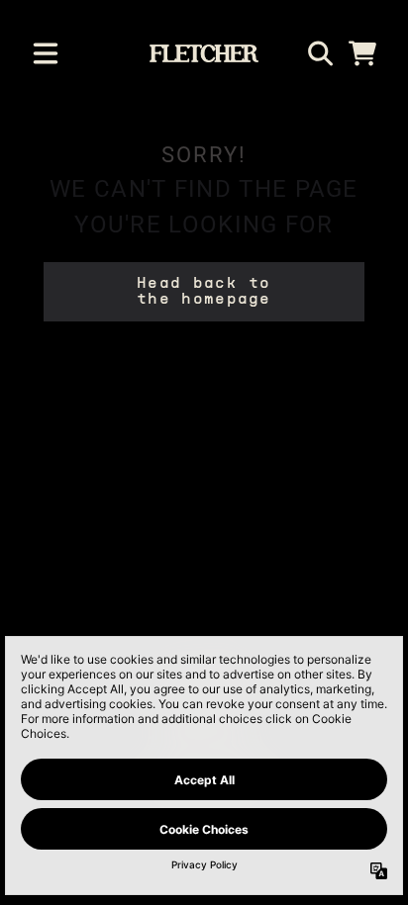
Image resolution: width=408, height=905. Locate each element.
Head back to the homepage (204, 292)
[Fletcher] (204, 53)
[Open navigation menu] (45, 53)
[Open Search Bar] (319, 53)
